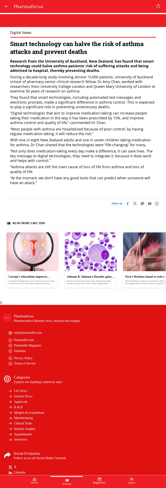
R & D (18, 407)
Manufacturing (23, 418)
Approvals (20, 401)
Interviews (20, 439)
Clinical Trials (23, 423)
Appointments (23, 434)
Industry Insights (24, 428)
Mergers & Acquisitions (29, 412)
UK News (20, 390)
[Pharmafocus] (82, 6)
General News (23, 396)
